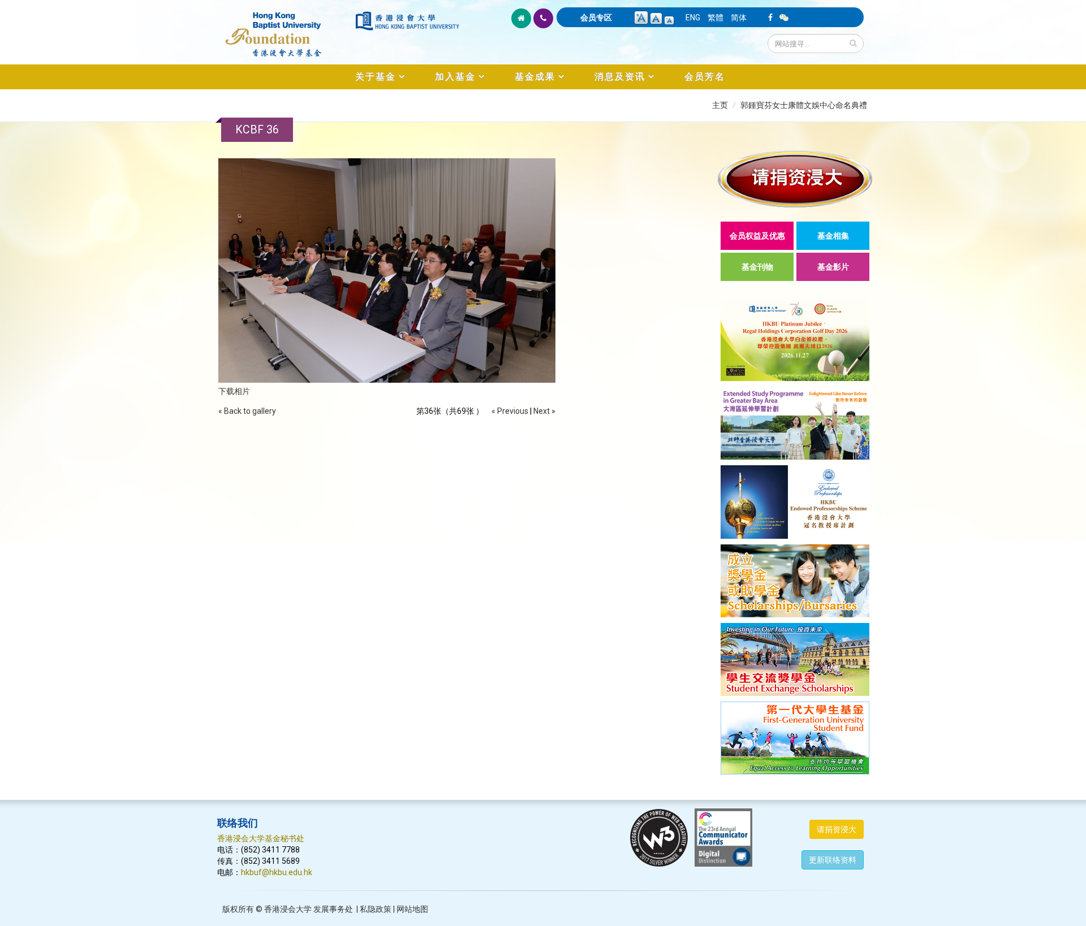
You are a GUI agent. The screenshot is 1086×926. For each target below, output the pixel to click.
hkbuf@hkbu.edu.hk (276, 872)
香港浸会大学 (288, 909)
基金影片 (833, 266)
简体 (739, 17)
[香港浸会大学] (407, 21)
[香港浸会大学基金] (285, 28)
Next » (544, 411)
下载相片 (234, 391)
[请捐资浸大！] (795, 178)
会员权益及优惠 (757, 235)
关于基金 (375, 76)
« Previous (510, 411)
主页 (720, 105)
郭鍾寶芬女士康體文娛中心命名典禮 (803, 105)
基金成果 (535, 76)
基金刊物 (757, 266)
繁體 (715, 17)
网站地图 (412, 909)
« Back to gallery (247, 411)
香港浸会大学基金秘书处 (260, 838)
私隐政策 (375, 909)
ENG (693, 17)
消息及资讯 (619, 76)
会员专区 (596, 17)
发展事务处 (333, 909)
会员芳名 (704, 76)
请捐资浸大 (836, 829)
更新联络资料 (832, 859)
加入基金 (455, 76)
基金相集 (833, 235)
